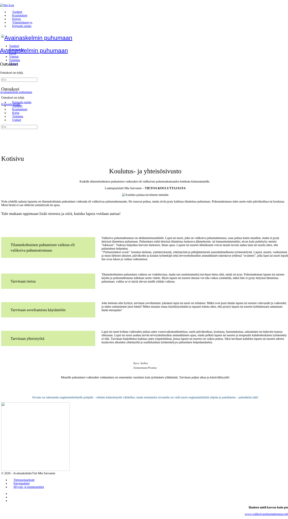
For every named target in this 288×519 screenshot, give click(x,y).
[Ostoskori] (2, 55)
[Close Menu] (2, 95)
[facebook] (11, 497)
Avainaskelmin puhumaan (34, 50)
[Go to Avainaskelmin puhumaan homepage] (36, 38)
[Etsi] (3, 77)
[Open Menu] (2, 45)
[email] (11, 493)
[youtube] (11, 500)
